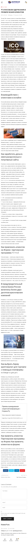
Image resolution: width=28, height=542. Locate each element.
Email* (4, 507)
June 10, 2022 (11, 528)
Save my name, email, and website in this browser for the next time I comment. (13, 514)
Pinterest (22, 470)
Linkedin (16, 470)
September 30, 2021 (18, 15)
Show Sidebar (4, 7)
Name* (4, 502)
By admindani (4, 15)
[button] (26, 2)
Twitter (11, 470)
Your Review (5, 491)
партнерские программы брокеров (8, 114)
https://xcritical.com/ (5, 180)
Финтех (11, 15)
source (21, 418)
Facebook (5, 470)
